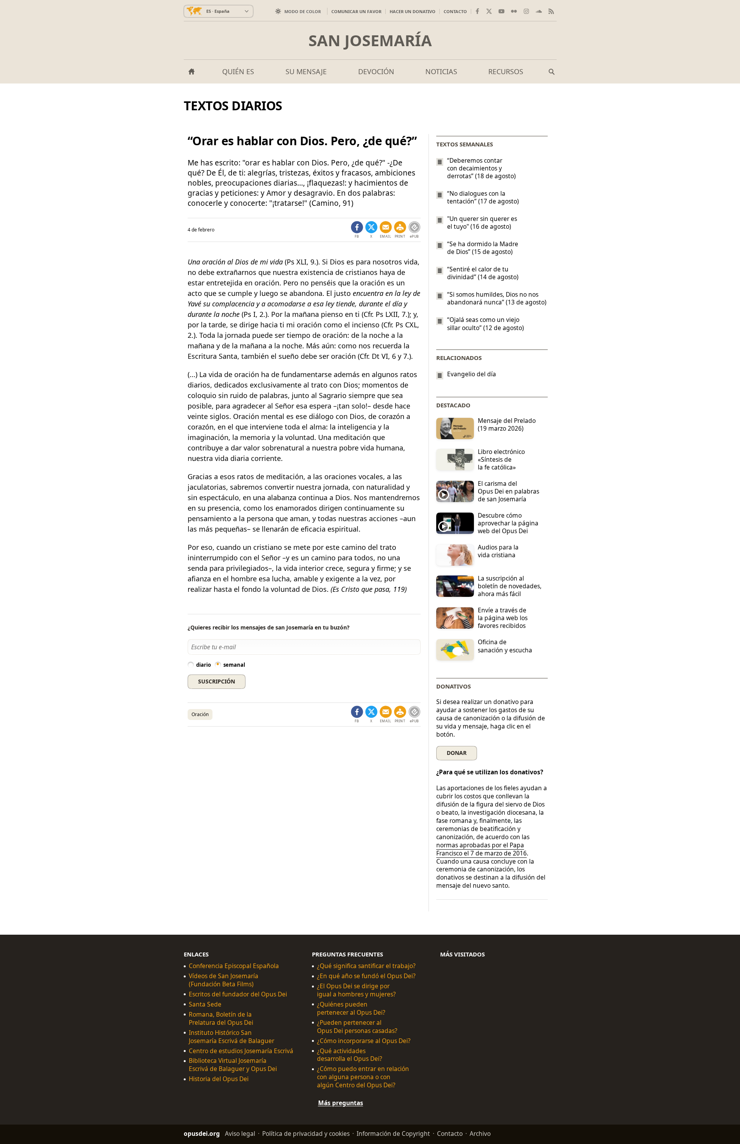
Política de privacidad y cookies (306, 1133)
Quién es (238, 71)
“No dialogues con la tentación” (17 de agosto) (483, 197)
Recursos (505, 71)
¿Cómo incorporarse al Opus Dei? (364, 1041)
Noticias (441, 71)
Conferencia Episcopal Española (234, 966)
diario (203, 664)
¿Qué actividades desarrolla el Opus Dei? (349, 1055)
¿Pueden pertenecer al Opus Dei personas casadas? (357, 1027)
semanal (234, 664)
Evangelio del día (471, 374)
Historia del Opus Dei (219, 1079)
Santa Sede (205, 1004)
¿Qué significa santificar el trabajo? (366, 966)
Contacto (455, 11)
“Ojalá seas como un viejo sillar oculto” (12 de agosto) (485, 324)
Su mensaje (306, 71)
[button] (400, 230)
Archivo (480, 1133)
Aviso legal (240, 1133)
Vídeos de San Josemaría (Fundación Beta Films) (223, 980)
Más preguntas (340, 1103)
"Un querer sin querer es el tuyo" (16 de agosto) (482, 222)
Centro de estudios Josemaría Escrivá (241, 1051)
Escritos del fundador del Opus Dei (238, 994)
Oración (200, 714)
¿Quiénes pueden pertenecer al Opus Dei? (351, 1008)
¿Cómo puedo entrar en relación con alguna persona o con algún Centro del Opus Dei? (363, 1077)
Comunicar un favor (356, 11)
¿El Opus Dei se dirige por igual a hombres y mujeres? (356, 990)
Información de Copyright (393, 1133)
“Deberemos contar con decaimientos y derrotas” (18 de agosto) (481, 168)
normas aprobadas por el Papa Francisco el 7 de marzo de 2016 (481, 849)
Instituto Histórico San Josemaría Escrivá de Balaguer (231, 1037)
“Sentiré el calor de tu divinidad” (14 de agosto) (483, 273)
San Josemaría (370, 40)
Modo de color (302, 11)
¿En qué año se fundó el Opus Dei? (366, 976)
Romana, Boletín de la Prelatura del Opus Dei (221, 1018)
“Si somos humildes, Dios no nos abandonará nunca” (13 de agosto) (497, 298)
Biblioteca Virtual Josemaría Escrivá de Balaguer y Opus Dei (233, 1065)
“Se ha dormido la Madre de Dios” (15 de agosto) (482, 248)
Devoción (376, 71)
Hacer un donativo (412, 11)
